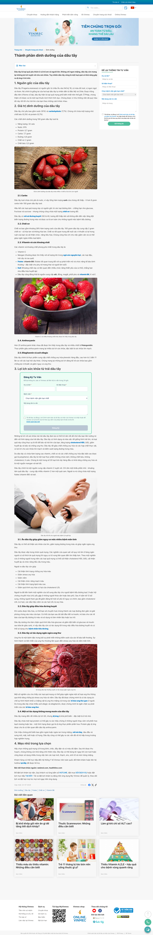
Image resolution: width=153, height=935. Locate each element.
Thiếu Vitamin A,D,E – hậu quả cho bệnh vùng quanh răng (118, 866)
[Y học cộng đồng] (98, 918)
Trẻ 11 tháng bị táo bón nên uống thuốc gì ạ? (74, 866)
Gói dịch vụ (42, 914)
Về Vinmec (85, 15)
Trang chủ (18, 50)
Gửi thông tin (119, 124)
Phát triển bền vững (70, 15)
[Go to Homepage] (21, 8)
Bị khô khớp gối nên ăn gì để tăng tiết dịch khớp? (32, 825)
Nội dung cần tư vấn (31, 403)
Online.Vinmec (120, 15)
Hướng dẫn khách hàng (50, 15)
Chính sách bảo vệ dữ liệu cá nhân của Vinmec (101, 933)
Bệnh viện (28, 394)
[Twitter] (93, 785)
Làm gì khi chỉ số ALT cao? (116, 823)
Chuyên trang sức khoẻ (102, 15)
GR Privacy (120, 933)
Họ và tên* (106, 76)
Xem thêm (19, 833)
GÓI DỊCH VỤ (81, 772)
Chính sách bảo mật (33, 422)
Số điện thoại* (107, 83)
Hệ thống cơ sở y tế (26, 914)
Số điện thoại (61, 385)
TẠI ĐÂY (29, 776)
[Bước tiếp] (98, 922)
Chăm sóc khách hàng (128, 2)
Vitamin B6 (50, 790)
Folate (34, 790)
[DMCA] (123, 916)
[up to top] (148, 914)
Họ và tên (27, 385)
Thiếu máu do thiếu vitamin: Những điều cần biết (32, 866)
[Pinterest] (96, 785)
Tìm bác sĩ (115, 2)
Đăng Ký (55, 428)
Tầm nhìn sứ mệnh (25, 910)
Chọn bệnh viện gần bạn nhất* (113, 91)
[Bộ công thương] (123, 910)
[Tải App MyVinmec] (59, 916)
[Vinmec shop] (80, 916)
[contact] (148, 922)
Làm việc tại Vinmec (26, 920)
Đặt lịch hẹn (42, 920)
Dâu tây (27, 790)
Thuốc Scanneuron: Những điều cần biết (74, 825)
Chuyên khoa (32, 15)
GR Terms (128, 933)
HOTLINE (63, 772)
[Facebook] (89, 785)
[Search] (88, 8)
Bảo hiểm (41, 917)
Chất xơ (41, 790)
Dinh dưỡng (50, 50)
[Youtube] (94, 910)
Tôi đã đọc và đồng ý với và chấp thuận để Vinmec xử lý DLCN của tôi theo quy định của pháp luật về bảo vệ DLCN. (119, 117)
